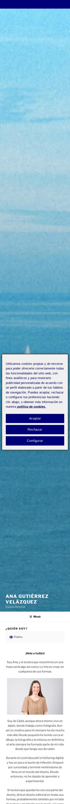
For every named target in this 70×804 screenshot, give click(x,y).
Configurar (35, 441)
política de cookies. (31, 406)
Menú (37, 616)
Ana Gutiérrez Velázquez (27, 599)
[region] (35, 402)
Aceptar (35, 418)
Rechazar (35, 429)
